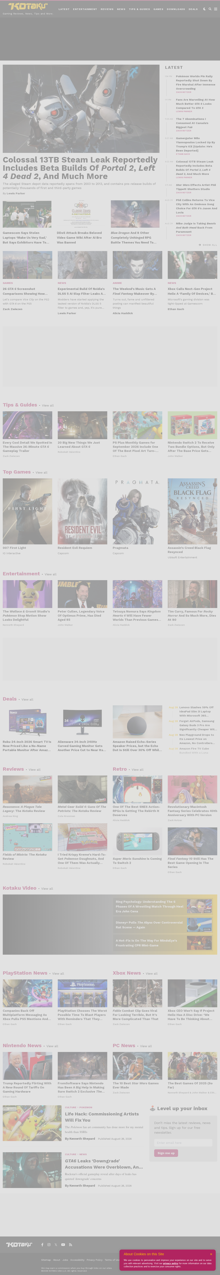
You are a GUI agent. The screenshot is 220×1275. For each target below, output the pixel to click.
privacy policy (170, 1263)
